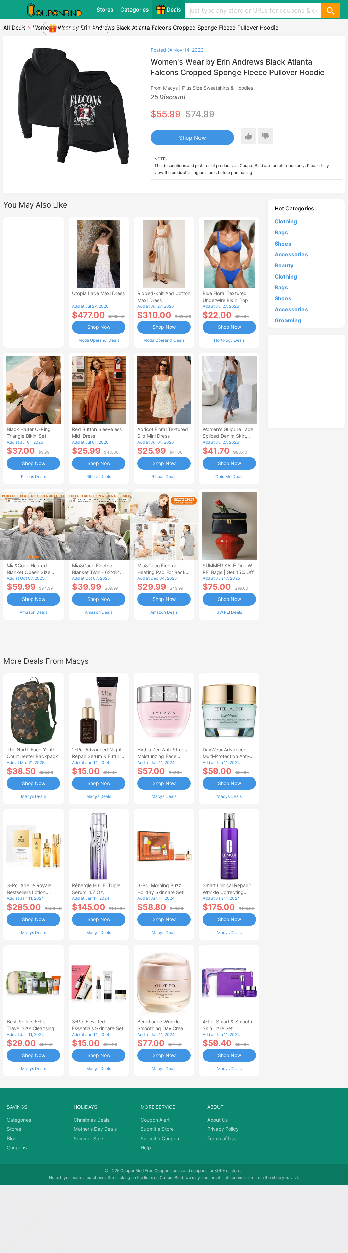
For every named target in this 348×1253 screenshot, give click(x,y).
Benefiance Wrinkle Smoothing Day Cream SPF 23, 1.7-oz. (162, 1028)
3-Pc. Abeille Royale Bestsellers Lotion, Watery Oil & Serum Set (32, 892)
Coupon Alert (155, 1120)
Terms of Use (222, 1138)
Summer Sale (88, 1138)
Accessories (291, 254)
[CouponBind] (59, 9)
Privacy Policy (223, 1129)
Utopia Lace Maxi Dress (98, 293)
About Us (217, 1120)
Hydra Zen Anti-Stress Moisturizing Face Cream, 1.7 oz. (162, 756)
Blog (12, 1138)
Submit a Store (157, 1129)
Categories (134, 9)
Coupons (17, 1147)
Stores (105, 9)
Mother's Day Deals (95, 1129)
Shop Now (192, 137)
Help (146, 1147)
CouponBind (171, 1177)
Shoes (283, 243)
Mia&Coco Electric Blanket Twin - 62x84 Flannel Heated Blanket (97, 572)
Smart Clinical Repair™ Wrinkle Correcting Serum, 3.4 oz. (227, 892)
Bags (281, 232)
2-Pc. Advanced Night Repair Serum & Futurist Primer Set (98, 756)
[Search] (330, 10)
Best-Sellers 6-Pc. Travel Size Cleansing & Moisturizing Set (33, 1028)
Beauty (284, 265)
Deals (174, 9)
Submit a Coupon (160, 1138)
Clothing (286, 221)
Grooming (288, 320)
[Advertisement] (33, 281)
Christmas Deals (91, 1120)
